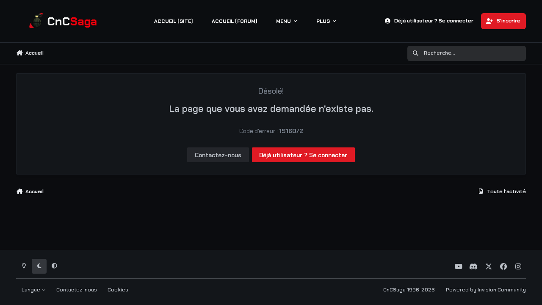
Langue (31, 289)
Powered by (486, 289)
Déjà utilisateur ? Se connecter (303, 155)
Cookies (118, 289)
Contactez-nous (218, 155)
